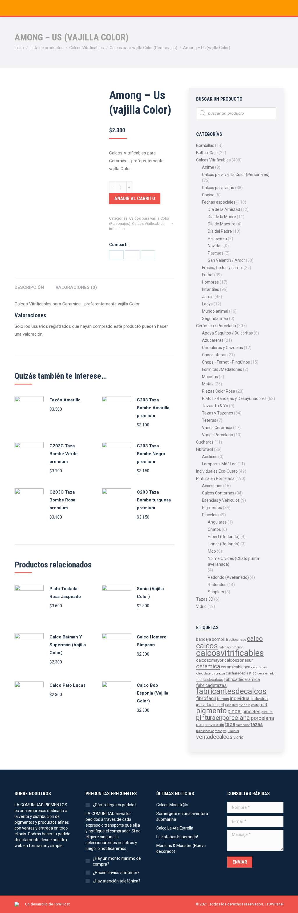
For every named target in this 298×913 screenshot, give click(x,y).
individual (240, 698)
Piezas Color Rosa (218, 391)
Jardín (208, 296)
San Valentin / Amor (226, 260)
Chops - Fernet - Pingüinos (226, 362)
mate (255, 705)
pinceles (251, 711)
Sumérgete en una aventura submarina (182, 816)
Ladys (207, 304)
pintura (267, 712)
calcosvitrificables (230, 653)
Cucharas (205, 442)
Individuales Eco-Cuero (217, 471)
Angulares (217, 522)
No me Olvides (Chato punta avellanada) (233, 561)
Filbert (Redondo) (224, 536)
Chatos (214, 529)
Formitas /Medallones (222, 369)
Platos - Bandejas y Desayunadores (234, 398)
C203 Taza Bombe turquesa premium (154, 500)
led (221, 704)
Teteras (209, 420)
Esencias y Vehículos (221, 500)
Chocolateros (214, 355)
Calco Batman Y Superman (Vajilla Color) (67, 644)
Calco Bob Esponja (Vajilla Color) (152, 693)
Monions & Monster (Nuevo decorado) (181, 848)
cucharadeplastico (241, 673)
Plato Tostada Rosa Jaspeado (65, 592)
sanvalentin (214, 724)
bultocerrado (237, 640)
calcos (207, 645)
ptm (200, 724)
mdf (263, 704)
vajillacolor (231, 731)
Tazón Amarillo (65, 400)
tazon (218, 731)
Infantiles (117, 229)
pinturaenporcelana (223, 717)
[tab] (29, 284)
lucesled (231, 705)
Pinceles (209, 514)
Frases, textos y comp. (222, 267)
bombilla (220, 639)
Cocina (208, 195)
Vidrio (201, 606)
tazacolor (243, 725)
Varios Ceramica (217, 427)
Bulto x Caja (207, 152)
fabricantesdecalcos (231, 691)
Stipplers (216, 592)
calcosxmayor (210, 660)
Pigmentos (212, 507)
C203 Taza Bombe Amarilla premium (153, 407)
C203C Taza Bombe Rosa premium (62, 500)
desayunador (267, 673)
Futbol (207, 275)
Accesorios (212, 485)
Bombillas (205, 145)
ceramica (208, 666)
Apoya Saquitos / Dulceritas (227, 333)
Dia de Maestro (221, 224)
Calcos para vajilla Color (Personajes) (235, 174)
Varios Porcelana (217, 435)
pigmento (211, 710)
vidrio (238, 737)
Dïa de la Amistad (224, 209)
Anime (208, 167)
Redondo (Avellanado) (228, 577)
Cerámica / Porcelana (216, 325)
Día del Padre (220, 231)
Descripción (29, 287)
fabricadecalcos (209, 680)
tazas (257, 724)
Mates (208, 384)
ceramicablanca (235, 667)
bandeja (203, 639)
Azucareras (213, 340)
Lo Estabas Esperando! (177, 836)
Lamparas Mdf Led (219, 464)
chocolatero (204, 673)
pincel (235, 711)
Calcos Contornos (218, 493)
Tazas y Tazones (217, 413)
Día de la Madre (222, 216)
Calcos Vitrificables (148, 223)
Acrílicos (209, 456)
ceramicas (259, 667)
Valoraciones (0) (76, 287)
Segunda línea (215, 318)
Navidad (215, 245)
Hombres (210, 282)
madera (244, 705)
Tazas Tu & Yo (215, 405)
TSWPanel (275, 904)
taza (230, 724)
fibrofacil (206, 698)
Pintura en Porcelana (215, 478)
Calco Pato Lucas (67, 685)
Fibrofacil (204, 449)
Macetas (210, 376)
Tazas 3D (204, 599)
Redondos (217, 584)
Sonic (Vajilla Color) (150, 592)
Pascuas (216, 253)
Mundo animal (215, 311)
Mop (212, 551)
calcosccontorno (231, 647)
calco (255, 639)
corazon (219, 673)
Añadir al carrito (134, 198)
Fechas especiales (218, 202)
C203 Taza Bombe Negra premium (151, 453)
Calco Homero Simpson (151, 640)
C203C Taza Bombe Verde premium (63, 453)
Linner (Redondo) (224, 544)
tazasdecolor (205, 731)
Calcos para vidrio (218, 187)
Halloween (217, 238)
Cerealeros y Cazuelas (222, 347)
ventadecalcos (214, 737)
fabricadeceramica (242, 679)
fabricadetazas (211, 685)
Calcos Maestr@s (172, 804)
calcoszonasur (238, 660)
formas (223, 699)
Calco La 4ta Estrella (174, 828)
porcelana (262, 718)
